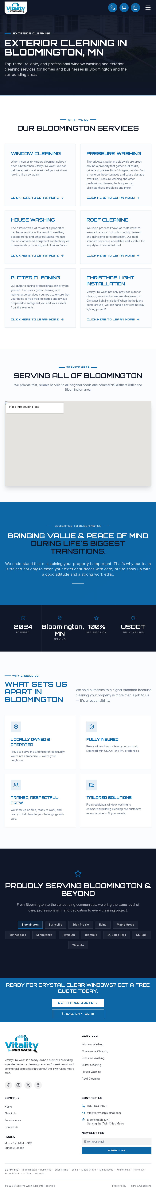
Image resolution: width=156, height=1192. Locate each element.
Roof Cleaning (91, 1078)
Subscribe (117, 1150)
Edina (103, 924)
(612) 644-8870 (80, 1013)
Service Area (13, 1120)
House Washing (91, 1071)
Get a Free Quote (75, 1002)
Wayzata (78, 945)
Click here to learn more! (35, 197)
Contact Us (11, 1127)
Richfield (91, 934)
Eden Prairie (80, 924)
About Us (10, 1113)
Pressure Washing (93, 1058)
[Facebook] (8, 1085)
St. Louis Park (116, 934)
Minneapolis (18, 934)
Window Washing (92, 1044)
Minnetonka (44, 934)
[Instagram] (18, 1085)
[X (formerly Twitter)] (28, 1085)
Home (8, 1106)
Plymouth (69, 934)
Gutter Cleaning (91, 1064)
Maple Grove (125, 924)
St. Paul (141, 934)
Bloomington (30, 924)
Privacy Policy (118, 1185)
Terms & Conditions (140, 1185)
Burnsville (55, 924)
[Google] (38, 1085)
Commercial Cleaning (95, 1051)
